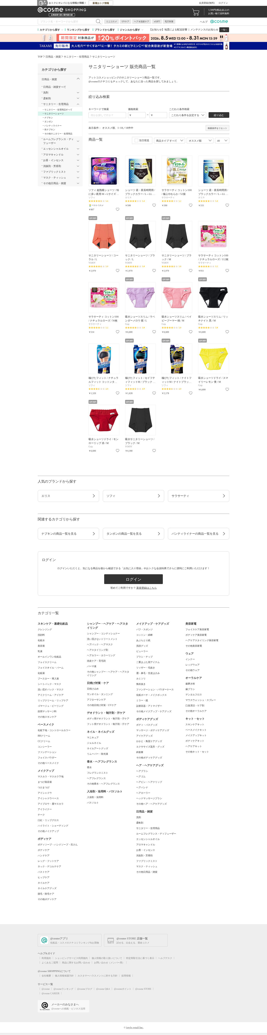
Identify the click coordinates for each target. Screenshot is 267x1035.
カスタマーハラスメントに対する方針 (97, 975)
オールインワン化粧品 (49, 656)
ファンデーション (47, 752)
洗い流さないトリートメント (102, 639)
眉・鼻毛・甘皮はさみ (148, 673)
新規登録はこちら (146, 587)
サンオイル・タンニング (100, 694)
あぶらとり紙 (143, 640)
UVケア (125, 21)
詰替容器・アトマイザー (149, 706)
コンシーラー (45, 746)
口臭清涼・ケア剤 (194, 705)
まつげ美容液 (45, 782)
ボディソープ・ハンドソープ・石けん (58, 844)
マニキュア (93, 737)
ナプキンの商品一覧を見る (59, 533)
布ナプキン (49, 129)
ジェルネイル (94, 743)
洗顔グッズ (142, 645)
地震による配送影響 (175, 29)
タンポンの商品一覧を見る (124, 533)
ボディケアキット (194, 740)
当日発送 (144, 140)
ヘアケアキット (193, 746)
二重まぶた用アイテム (148, 662)
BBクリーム (44, 735)
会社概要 (46, 975)
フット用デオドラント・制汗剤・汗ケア (108, 724)
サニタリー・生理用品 (148, 828)
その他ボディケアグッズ (149, 757)
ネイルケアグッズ (47, 888)
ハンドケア (43, 855)
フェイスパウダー (47, 757)
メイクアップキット (196, 735)
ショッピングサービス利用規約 (71, 958)
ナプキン (48, 117)
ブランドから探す (105, 29)
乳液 (40, 651)
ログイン (223, 3)
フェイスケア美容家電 (197, 629)
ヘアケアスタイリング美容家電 (201, 640)
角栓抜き (141, 684)
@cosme (46, 989)
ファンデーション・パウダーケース (155, 689)
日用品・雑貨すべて (54, 86)
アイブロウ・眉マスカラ (51, 803)
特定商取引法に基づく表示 (140, 958)
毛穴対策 (169, 21)
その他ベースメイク (48, 763)
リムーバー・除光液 (97, 754)
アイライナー (45, 809)
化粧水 (41, 640)
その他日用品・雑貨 (146, 872)
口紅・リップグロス (48, 820)
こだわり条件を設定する (185, 115)
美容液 (41, 645)
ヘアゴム (141, 776)
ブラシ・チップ (144, 656)
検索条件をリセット (217, 128)
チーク (41, 814)
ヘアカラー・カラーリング (101, 655)
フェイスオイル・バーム (51, 667)
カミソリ (141, 678)
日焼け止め (93, 688)
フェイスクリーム (47, 662)
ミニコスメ (111, 21)
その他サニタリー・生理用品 (58, 133)
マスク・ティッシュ (146, 866)
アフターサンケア (96, 699)
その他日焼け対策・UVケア (101, 705)
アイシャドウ (45, 793)
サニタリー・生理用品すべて (58, 109)
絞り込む (219, 115)
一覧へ (224, 30)
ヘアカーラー (143, 793)
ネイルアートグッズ (97, 748)
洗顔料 (41, 635)
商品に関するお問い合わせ (76, 962)
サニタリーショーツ (54, 113)
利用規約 (46, 958)
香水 (89, 767)
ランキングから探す (78, 29)
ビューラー (142, 651)
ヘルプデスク (165, 958)
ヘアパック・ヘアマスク (100, 644)
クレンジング (45, 629)
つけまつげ (43, 787)
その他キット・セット (197, 751)
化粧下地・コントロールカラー (54, 730)
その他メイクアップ (48, 831)
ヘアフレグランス (96, 778)
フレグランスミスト (97, 772)
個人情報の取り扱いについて (107, 958)
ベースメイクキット (196, 730)
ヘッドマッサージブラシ (149, 798)
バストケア (43, 872)
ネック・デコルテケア (49, 866)
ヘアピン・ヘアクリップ (149, 782)
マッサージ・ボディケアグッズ (152, 730)
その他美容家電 (193, 645)
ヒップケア (43, 877)
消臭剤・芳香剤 (144, 855)
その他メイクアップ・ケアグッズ (153, 711)
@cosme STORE (143, 989)
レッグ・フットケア (48, 861)
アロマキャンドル (145, 844)
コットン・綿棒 (144, 635)
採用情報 (126, 975)
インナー (190, 659)
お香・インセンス (145, 850)
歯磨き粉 (190, 683)
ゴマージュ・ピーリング (51, 706)
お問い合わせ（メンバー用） (109, 962)
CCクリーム (44, 741)
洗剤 (138, 817)
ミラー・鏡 (142, 700)
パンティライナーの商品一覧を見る (195, 533)
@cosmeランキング (63, 989)
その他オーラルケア (196, 711)
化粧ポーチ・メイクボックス (151, 695)
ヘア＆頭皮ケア (141, 21)
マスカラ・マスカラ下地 (51, 776)
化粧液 (41, 673)
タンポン (48, 121)
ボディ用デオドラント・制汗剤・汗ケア (108, 718)
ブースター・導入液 (48, 678)
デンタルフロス (193, 694)
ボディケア (43, 850)
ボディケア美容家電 (196, 635)
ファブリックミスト (146, 861)
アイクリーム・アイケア (51, 695)
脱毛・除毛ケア (46, 893)
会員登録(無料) (207, 3)
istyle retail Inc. (134, 1027)
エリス (45, 495)
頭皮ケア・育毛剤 (96, 661)
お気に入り (117, 209)
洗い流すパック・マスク (51, 689)
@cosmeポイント (122, 989)
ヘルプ (204, 21)
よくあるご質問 (50, 962)
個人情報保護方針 (64, 975)
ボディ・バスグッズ (146, 724)
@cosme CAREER (50, 993)
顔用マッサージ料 (47, 711)
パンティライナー (53, 125)
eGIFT (157, 21)
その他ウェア (192, 670)
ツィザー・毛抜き (145, 667)
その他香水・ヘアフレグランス (103, 783)
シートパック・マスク (49, 684)
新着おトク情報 (101, 3)
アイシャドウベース (48, 798)
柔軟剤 (139, 822)
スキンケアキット (194, 724)
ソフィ (111, 495)
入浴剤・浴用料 (95, 797)
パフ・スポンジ (144, 629)
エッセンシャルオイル (148, 839)
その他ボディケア (47, 899)
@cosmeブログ (84, 989)
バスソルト (93, 802)
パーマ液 (91, 666)
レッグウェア (192, 664)
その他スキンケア (47, 716)
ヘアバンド (142, 787)
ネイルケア (43, 882)
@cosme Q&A (103, 989)
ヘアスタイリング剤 (97, 650)
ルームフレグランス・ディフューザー (156, 833)
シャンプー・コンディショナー (103, 633)
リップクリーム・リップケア (53, 700)
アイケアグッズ (144, 735)
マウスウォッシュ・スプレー (200, 700)
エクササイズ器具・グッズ (150, 746)
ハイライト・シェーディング (53, 825)
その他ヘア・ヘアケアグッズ (151, 803)
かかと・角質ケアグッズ (149, 741)
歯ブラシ (190, 689)
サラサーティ (180, 495)
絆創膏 (139, 752)
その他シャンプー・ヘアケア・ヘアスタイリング (108, 673)
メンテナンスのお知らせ (204, 29)
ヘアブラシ (142, 771)
